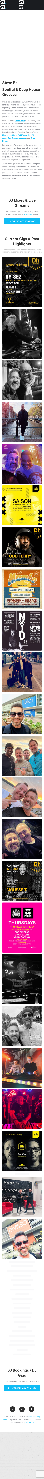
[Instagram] (12, 1409)
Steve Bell (28, 214)
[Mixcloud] (22, 1409)
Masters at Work (9, 135)
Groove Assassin (19, 138)
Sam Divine (32, 135)
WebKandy (29, 1422)
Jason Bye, (6, 138)
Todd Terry (22, 135)
